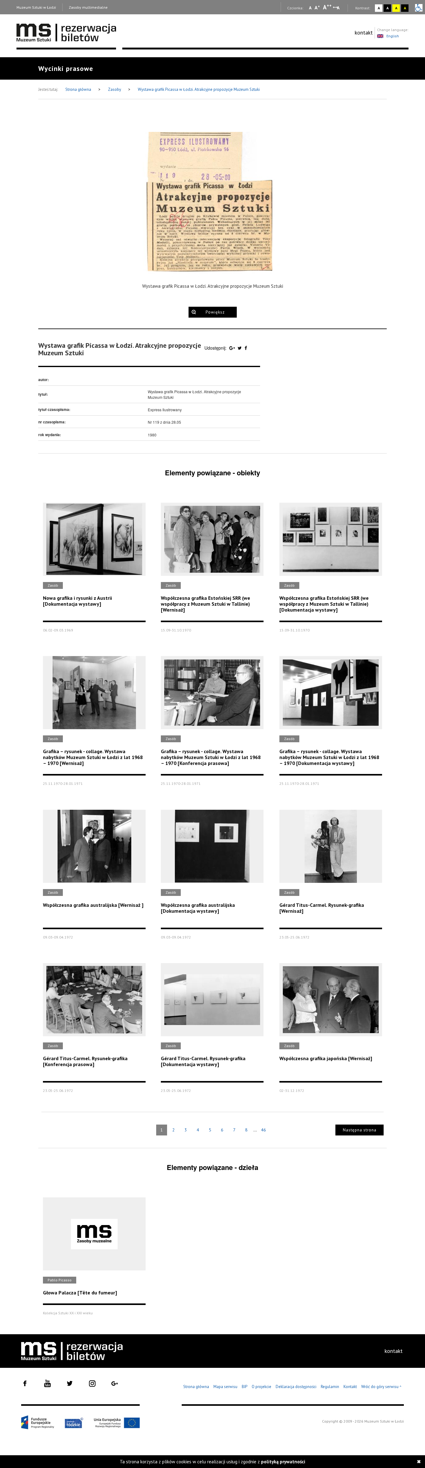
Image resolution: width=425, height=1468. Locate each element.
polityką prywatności (283, 1462)
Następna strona (359, 1130)
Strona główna (78, 89)
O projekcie (261, 1386)
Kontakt (350, 1386)
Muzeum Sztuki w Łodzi (36, 7)
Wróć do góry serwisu (381, 1387)
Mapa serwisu (225, 1386)
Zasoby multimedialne (88, 7)
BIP (244, 1386)
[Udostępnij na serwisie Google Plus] (232, 348)
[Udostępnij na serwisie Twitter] (240, 348)
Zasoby (115, 89)
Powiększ (215, 312)
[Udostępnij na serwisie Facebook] (246, 348)
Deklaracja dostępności (296, 1386)
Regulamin (330, 1386)
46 (263, 1130)
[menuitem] (364, 33)
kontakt (364, 32)
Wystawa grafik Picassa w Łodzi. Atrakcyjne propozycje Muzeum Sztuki (199, 89)
